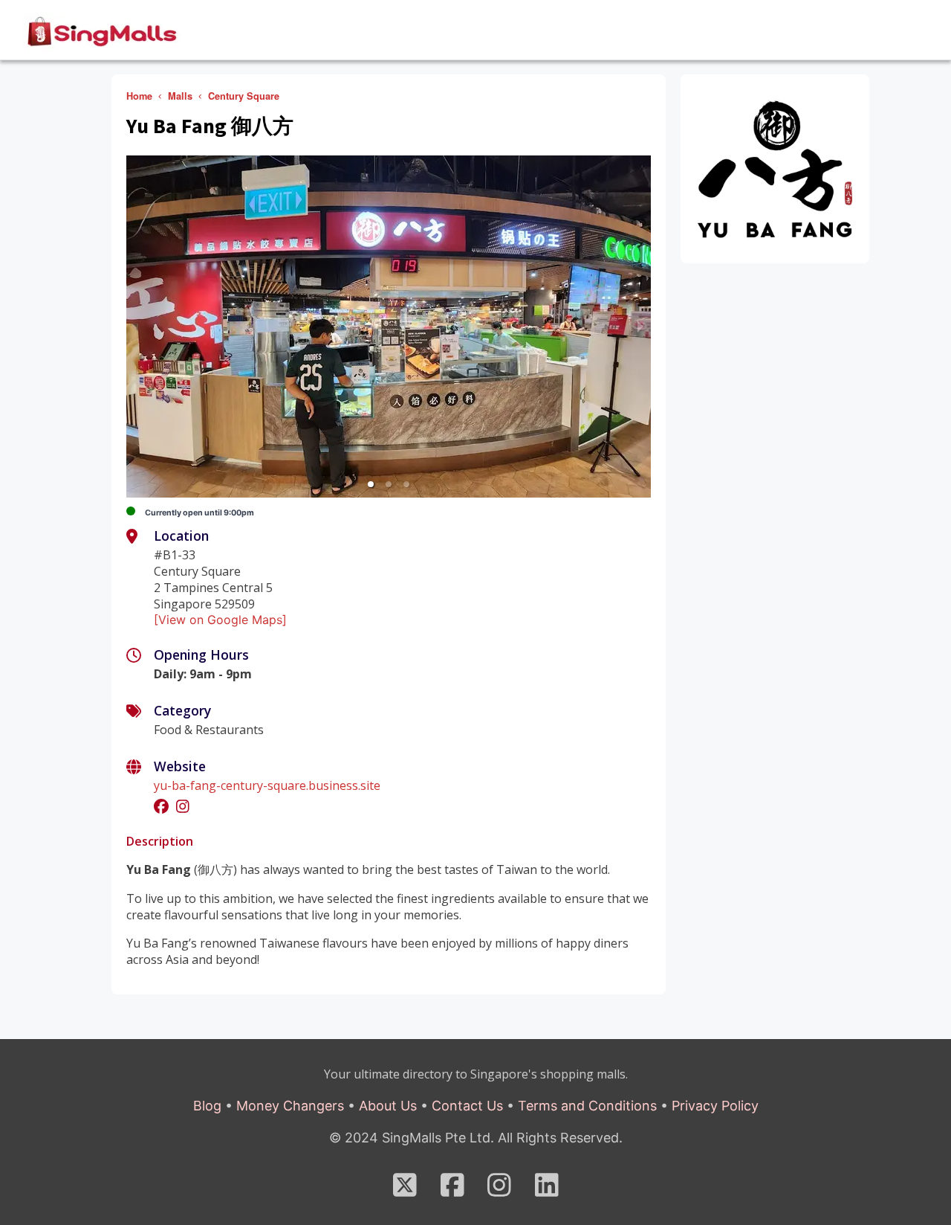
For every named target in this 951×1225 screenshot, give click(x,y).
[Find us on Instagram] (499, 1190)
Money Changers (290, 1105)
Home (139, 96)
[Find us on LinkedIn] (547, 1190)
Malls (180, 96)
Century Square (243, 96)
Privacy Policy (715, 1105)
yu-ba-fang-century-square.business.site (267, 785)
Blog (207, 1105)
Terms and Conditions (587, 1105)
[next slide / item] (640, 326)
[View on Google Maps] (220, 619)
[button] (371, 484)
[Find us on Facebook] (452, 1190)
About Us (388, 1105)
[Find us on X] (405, 1190)
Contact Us (467, 1105)
